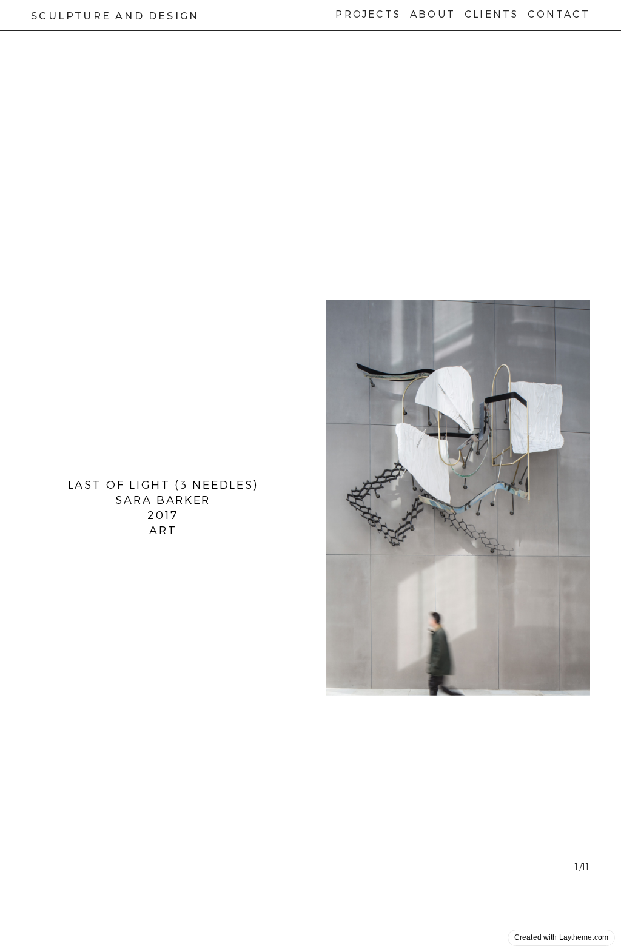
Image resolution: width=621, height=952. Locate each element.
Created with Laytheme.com (561, 937)
